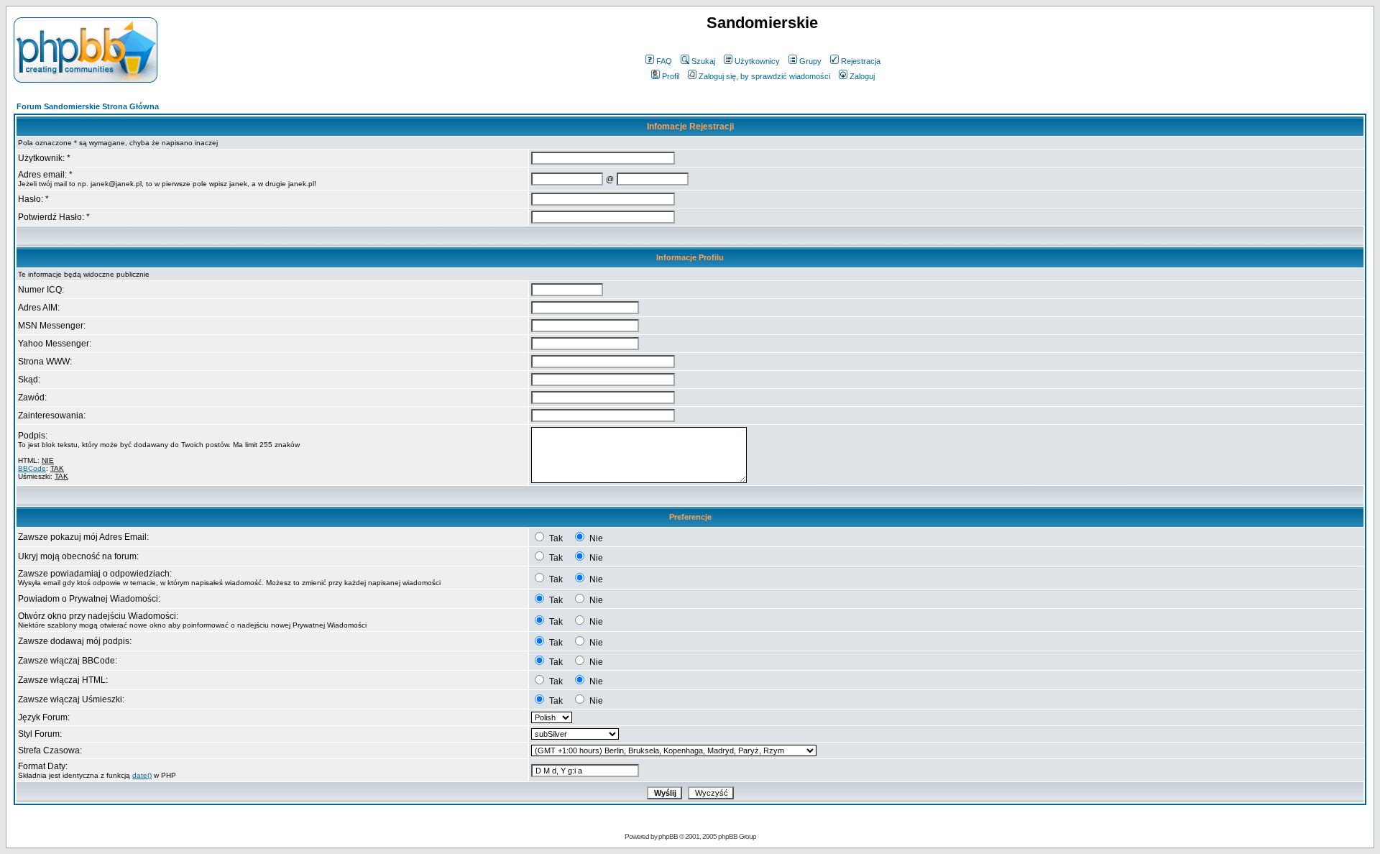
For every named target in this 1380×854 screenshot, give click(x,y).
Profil (670, 76)
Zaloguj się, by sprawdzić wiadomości (764, 76)
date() (142, 775)
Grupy (810, 61)
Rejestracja (860, 61)
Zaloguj (862, 76)
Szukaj (703, 61)
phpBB (668, 836)
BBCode (32, 468)
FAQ (664, 61)
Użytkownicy (757, 61)
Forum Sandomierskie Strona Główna (88, 106)
